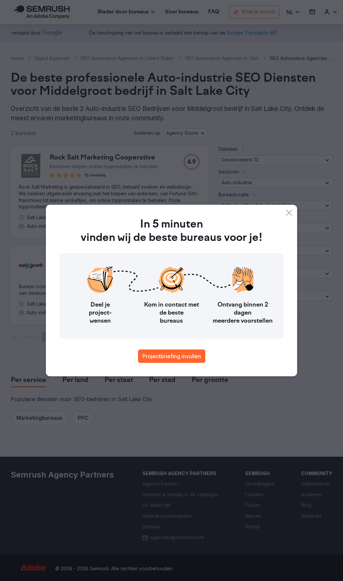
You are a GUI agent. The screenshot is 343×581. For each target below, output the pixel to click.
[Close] (289, 213)
